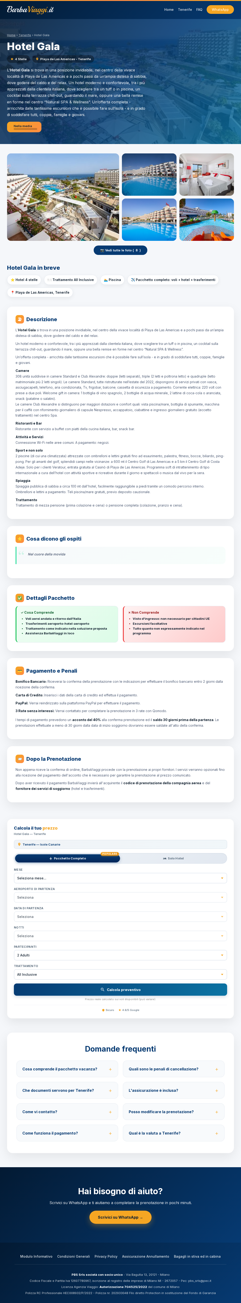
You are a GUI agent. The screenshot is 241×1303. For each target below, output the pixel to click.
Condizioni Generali (73, 1256)
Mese (18, 869)
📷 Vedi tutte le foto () (120, 250)
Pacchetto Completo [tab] (85, 857)
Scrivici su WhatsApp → (120, 1217)
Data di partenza (29, 908)
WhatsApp (220, 10)
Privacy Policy (106, 1256)
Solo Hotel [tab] (176, 858)
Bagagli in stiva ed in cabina (197, 1256)
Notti (19, 927)
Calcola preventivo (124, 989)
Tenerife (185, 10)
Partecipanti (25, 946)
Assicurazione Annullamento (145, 1256)
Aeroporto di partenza (34, 889)
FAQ (199, 10)
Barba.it (30, 9)
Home (169, 10)
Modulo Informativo (36, 1256)
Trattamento (26, 966)
